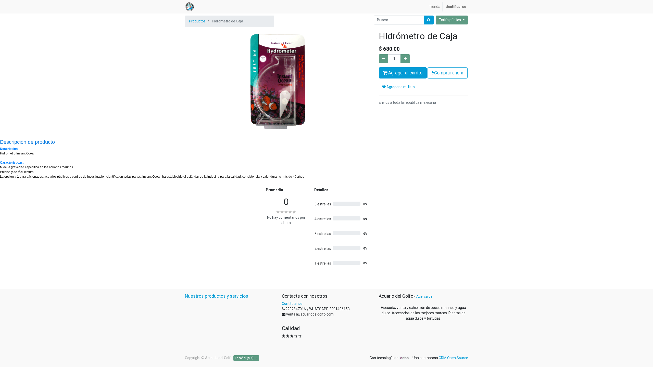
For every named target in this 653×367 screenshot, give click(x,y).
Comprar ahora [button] (448, 72)
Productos (197, 21)
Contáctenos (292, 304)
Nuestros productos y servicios (216, 296)
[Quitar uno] (383, 58)
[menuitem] (434, 6)
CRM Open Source (453, 358)
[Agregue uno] (405, 58)
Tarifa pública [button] (450, 20)
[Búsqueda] (429, 20)
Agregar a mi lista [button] (400, 87)
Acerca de (424, 296)
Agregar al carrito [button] (404, 72)
